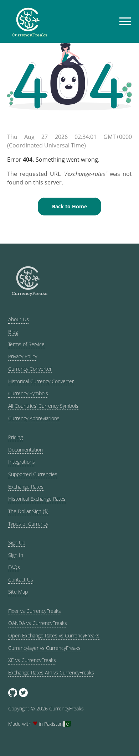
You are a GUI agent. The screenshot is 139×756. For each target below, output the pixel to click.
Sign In (15, 555)
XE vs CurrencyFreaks (32, 660)
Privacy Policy (22, 356)
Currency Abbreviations (34, 418)
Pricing (15, 437)
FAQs (14, 567)
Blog (13, 331)
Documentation (25, 449)
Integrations (21, 461)
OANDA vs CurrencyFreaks (37, 623)
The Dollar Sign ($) (28, 511)
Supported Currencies (32, 474)
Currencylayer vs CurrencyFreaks (44, 648)
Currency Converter (30, 368)
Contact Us (20, 579)
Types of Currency (28, 523)
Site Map (18, 591)
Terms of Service (26, 344)
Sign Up (16, 542)
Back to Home (69, 206)
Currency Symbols (28, 393)
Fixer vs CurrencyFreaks (34, 611)
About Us (18, 319)
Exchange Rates (25, 486)
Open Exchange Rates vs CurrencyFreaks (53, 635)
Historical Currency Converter (41, 381)
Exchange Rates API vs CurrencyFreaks (51, 672)
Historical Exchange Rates (37, 498)
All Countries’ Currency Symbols (43, 405)
